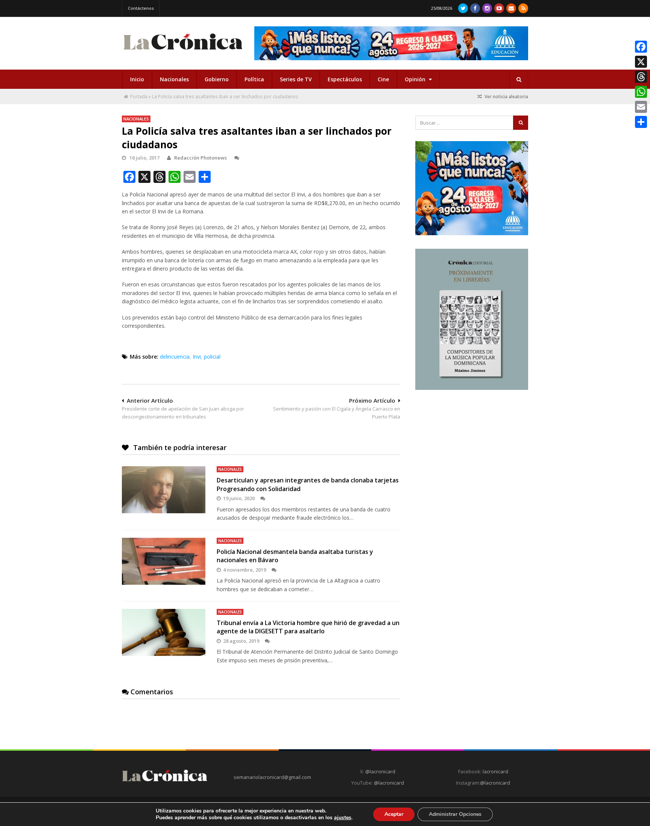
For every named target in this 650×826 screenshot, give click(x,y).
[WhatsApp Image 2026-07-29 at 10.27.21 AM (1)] (391, 43)
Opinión (416, 79)
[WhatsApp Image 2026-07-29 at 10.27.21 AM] (471, 233)
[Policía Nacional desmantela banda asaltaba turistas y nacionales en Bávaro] (163, 561)
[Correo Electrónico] (511, 8)
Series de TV (296, 79)
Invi (197, 356)
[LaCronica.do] (183, 52)
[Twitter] (463, 8)
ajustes (342, 817)
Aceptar (393, 814)
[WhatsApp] (640, 91)
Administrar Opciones (455, 814)
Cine (383, 79)
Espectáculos (345, 79)
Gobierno (217, 79)
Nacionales (174, 79)
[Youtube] (499, 8)
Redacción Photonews (200, 157)
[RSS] (523, 8)
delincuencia (175, 356)
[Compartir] (640, 121)
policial (212, 356)
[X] (640, 61)
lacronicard (495, 771)
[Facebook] (475, 8)
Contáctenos (141, 8)
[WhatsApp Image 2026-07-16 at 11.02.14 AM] (471, 388)
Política (254, 79)
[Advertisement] (471, 450)
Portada (138, 96)
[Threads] (640, 76)
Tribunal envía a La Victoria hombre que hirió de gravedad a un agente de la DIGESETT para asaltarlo (308, 627)
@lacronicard (379, 771)
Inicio (137, 79)
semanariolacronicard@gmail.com (272, 777)
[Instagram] (487, 8)
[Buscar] (518, 79)
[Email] (640, 106)
